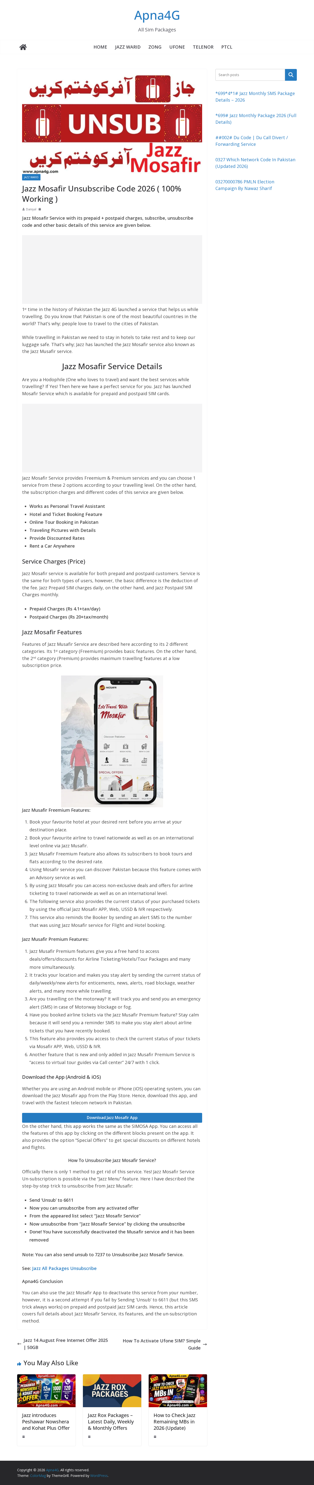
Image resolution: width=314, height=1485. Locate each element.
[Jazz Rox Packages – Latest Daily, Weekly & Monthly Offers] (112, 1378)
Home (100, 47)
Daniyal (31, 209)
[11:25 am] (155, 1436)
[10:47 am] (90, 1436)
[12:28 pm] (40, 209)
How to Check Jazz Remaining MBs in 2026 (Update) (174, 1421)
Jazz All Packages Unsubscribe (64, 1268)
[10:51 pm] (24, 1436)
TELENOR (203, 47)
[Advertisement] (112, 269)
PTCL (226, 47)
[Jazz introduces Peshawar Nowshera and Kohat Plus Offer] (46, 1378)
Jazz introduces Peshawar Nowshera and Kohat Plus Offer (46, 1421)
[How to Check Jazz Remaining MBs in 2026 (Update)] (178, 1378)
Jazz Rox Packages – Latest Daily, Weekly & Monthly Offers (111, 1421)
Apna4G (157, 15)
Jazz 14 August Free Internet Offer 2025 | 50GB (66, 1343)
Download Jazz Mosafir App (112, 1117)
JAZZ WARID (128, 47)
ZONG (154, 47)
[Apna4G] (23, 47)
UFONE (177, 47)
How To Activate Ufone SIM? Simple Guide (162, 1344)
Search (291, 74)
